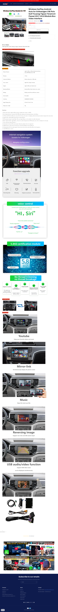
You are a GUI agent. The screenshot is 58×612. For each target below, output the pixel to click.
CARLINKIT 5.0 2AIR (5, 589)
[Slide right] (25, 35)
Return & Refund (22, 594)
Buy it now (38, 32)
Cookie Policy (22, 599)
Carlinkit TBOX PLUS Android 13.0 (7, 594)
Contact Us (22, 591)
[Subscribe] (36, 582)
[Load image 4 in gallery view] (21, 35)
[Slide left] (3, 35)
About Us (21, 589)
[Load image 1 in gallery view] (6, 35)
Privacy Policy (22, 597)
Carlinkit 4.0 (4, 591)
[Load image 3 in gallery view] (16, 35)
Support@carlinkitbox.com (49, 589)
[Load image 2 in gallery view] (11, 35)
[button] (19, 4)
